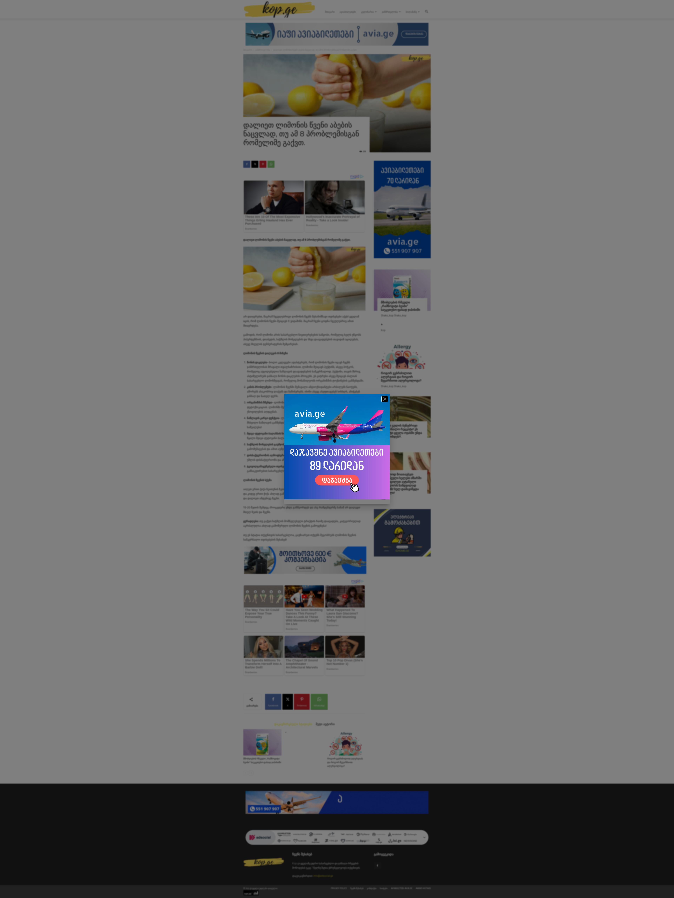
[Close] (384, 399)
